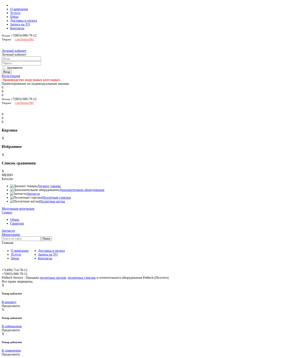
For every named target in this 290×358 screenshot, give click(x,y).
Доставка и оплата (23, 20)
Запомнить (15, 67)
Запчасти (33, 193)
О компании (19, 9)
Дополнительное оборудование (81, 190)
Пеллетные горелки (56, 197)
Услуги (15, 13)
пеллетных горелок (82, 277)
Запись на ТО (20, 24)
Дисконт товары (49, 186)
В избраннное (12, 326)
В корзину (9, 302)
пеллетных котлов (53, 277)
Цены (14, 16)
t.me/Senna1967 (24, 39)
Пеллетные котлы (52, 201)
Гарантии (17, 223)
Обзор (14, 219)
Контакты (17, 28)
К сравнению (11, 350)
